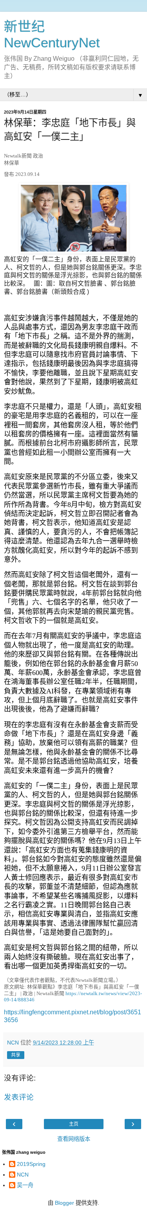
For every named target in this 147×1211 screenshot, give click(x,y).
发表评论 (19, 1097)
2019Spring (31, 1164)
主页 (73, 1124)
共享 (15, 1055)
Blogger (64, 1203)
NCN (23, 1174)
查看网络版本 (73, 1139)
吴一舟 (25, 1185)
